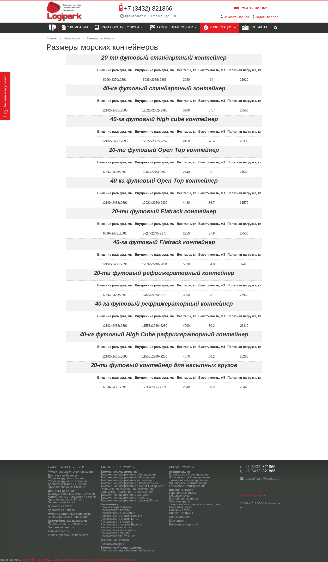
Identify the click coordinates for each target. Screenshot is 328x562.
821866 (260, 467)
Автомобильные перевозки (67, 520)
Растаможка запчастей (116, 527)
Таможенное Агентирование (188, 480)
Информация (221, 27)
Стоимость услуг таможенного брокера (127, 550)
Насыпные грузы (180, 507)
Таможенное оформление (119, 471)
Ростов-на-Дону (110, 560)
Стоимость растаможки (117, 507)
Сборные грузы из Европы (66, 478)
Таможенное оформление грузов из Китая (129, 500)
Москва (129, 560)
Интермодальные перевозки (67, 517)
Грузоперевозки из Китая (65, 499)
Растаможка (109, 504)
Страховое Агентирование (187, 486)
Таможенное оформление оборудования (129, 474)
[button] (5, 96)
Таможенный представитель (121, 547)
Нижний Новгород (35, 560)
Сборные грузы (179, 495)
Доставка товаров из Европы (67, 484)
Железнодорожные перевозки (68, 535)
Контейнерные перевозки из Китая (72, 496)
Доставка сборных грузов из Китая (71, 493)
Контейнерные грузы (183, 498)
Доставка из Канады (61, 510)
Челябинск (90, 560)
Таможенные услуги (176, 27)
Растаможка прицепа (115, 533)
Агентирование (180, 471)
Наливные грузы (180, 510)
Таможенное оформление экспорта (125, 494)
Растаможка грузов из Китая (120, 518)
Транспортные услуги (120, 27)
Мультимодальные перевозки (69, 514)
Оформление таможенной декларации (127, 489)
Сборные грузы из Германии (67, 481)
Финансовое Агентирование (188, 483)
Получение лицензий (183, 524)
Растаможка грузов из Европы (121, 524)
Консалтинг (177, 520)
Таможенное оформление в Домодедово (128, 477)
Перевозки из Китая (61, 502)
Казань (76, 560)
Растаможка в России (115, 510)
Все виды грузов (181, 490)
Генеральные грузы (182, 492)
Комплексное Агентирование (189, 474)
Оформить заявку (249, 8)
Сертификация (179, 517)
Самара (55, 560)
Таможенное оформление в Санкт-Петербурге (132, 486)
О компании (77, 27)
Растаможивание (112, 543)
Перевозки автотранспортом (67, 523)
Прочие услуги (181, 467)
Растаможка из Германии (118, 513)
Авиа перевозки (58, 531)
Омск (66, 560)
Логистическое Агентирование (190, 477)
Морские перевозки (61, 527)
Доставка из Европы (62, 475)
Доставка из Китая (61, 491)
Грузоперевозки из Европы (66, 487)
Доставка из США (60, 506)
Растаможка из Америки (117, 521)
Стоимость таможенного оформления (127, 492)
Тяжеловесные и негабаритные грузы (194, 504)
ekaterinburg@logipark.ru (262, 478)
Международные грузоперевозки (70, 471)
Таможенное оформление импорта (125, 497)
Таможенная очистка (115, 540)
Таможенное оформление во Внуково (126, 480)
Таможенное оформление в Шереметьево (129, 483)
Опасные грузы (179, 501)
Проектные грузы (181, 513)
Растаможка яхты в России (119, 530)
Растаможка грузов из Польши (121, 516)
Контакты (258, 27)
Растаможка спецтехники (118, 536)
